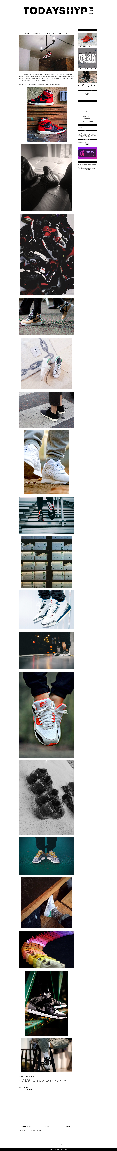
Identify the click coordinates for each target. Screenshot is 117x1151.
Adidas (24, 1080)
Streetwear (52, 1081)
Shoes (29, 1081)
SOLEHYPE (63, 23)
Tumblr (87, 96)
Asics (32, 1080)
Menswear (51, 1080)
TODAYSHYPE (56, 1144)
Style (57, 1081)
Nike (63, 1080)
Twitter (87, 94)
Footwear (41, 1080)
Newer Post (26, 1126)
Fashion (36, 1080)
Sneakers (41, 1081)
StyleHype (87, 109)
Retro (70, 1080)
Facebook (87, 95)
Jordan (46, 1080)
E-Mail (87, 98)
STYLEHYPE (50, 23)
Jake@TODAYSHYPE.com (87, 169)
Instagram (87, 93)
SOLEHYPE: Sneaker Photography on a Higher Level (87, 86)
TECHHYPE (87, 23)
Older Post (68, 1126)
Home (28, 23)
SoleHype (46, 1081)
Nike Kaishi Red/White (87, 46)
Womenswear (87, 116)
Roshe (20, 1081)
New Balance (57, 1080)
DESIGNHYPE (74, 23)
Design (87, 111)
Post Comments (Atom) (35, 1130)
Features (39, 23)
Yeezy (60, 1081)
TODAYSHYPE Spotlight (87, 121)
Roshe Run (24, 1081)
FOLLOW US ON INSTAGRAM (87, 68)
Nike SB (66, 1080)
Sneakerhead (34, 1081)
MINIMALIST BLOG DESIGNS (56, 1149)
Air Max (28, 1080)
